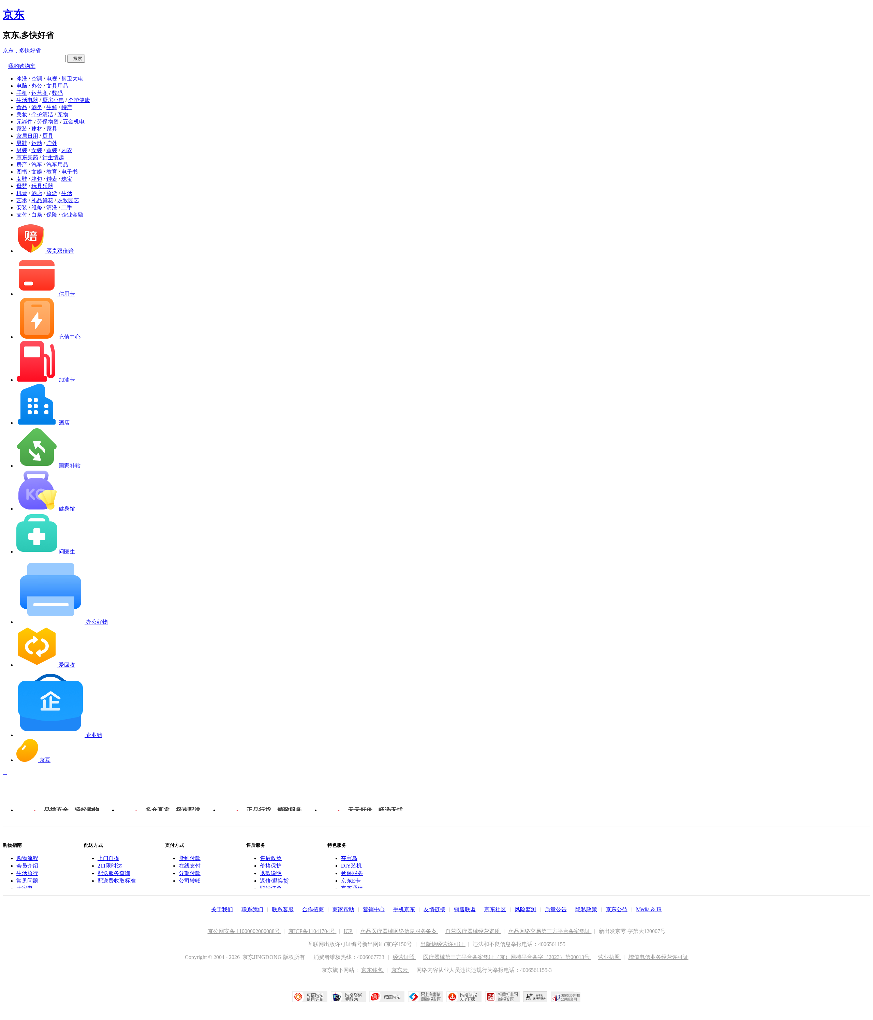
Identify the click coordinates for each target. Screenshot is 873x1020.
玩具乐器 (42, 186)
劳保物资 (48, 121)
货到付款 (190, 858)
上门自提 (108, 858)
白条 (36, 215)
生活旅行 (27, 873)
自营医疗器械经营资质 (473, 931)
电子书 (69, 172)
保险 (51, 215)
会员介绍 (27, 866)
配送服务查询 (114, 873)
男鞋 (21, 143)
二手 (66, 207)
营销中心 (374, 909)
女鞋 (21, 179)
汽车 (36, 164)
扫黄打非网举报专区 (502, 996)
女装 (36, 150)
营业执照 (609, 957)
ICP (348, 931)
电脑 (21, 86)
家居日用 (27, 136)
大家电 (24, 888)
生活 (66, 193)
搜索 (76, 58)
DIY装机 (351, 866)
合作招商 (313, 909)
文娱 (36, 172)
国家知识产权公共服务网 (566, 996)
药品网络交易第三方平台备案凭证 (550, 931)
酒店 (36, 193)
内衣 (66, 150)
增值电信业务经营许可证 (658, 957)
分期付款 (190, 873)
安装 (21, 207)
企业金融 (72, 215)
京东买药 (27, 157)
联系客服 (283, 909)
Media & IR (649, 909)
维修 (36, 207)
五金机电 (74, 121)
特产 (66, 107)
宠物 (62, 114)
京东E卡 (351, 881)
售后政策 (271, 858)
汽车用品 (57, 164)
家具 (51, 129)
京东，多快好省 (22, 51)
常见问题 (27, 881)
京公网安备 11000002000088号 (244, 931)
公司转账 (190, 881)
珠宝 (66, 179)
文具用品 (57, 86)
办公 (36, 86)
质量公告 (556, 909)
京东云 (400, 970)
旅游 (51, 193)
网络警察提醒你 (348, 996)
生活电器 (27, 100)
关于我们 (222, 909)
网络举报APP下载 (464, 996)
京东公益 (616, 909)
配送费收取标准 (117, 881)
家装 (21, 129)
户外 (51, 143)
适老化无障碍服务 (535, 996)
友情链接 (434, 909)
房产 (21, 164)
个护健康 (79, 100)
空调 (36, 79)
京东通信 (352, 888)
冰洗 (21, 79)
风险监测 (525, 909)
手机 (21, 93)
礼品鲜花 (42, 200)
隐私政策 (586, 909)
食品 (21, 107)
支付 (21, 215)
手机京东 (404, 909)
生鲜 (51, 107)
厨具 (47, 136)
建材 (36, 129)
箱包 (36, 179)
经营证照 (404, 957)
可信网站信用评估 (309, 996)
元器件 (24, 121)
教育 (51, 172)
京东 (14, 14)
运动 (36, 143)
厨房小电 (53, 100)
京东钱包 (372, 970)
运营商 (39, 93)
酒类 (36, 107)
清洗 (51, 207)
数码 (57, 93)
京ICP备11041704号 (312, 931)
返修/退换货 (274, 881)
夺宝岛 (349, 858)
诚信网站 (386, 996)
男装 (21, 150)
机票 (21, 193)
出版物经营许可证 (442, 944)
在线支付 (190, 866)
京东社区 (495, 909)
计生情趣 (53, 157)
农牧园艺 (68, 200)
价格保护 (271, 866)
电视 (51, 79)
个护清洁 (42, 114)
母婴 (21, 186)
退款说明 (271, 873)
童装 (51, 150)
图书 (21, 172)
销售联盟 (465, 909)
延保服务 (352, 873)
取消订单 (271, 888)
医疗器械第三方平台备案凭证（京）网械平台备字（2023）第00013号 (507, 957)
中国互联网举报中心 (425, 996)
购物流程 (27, 858)
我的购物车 (21, 66)
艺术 (21, 200)
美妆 (21, 114)
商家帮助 (343, 909)
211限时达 (110, 866)
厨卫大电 (72, 79)
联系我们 (252, 909)
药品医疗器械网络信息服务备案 (399, 931)
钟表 (51, 179)
